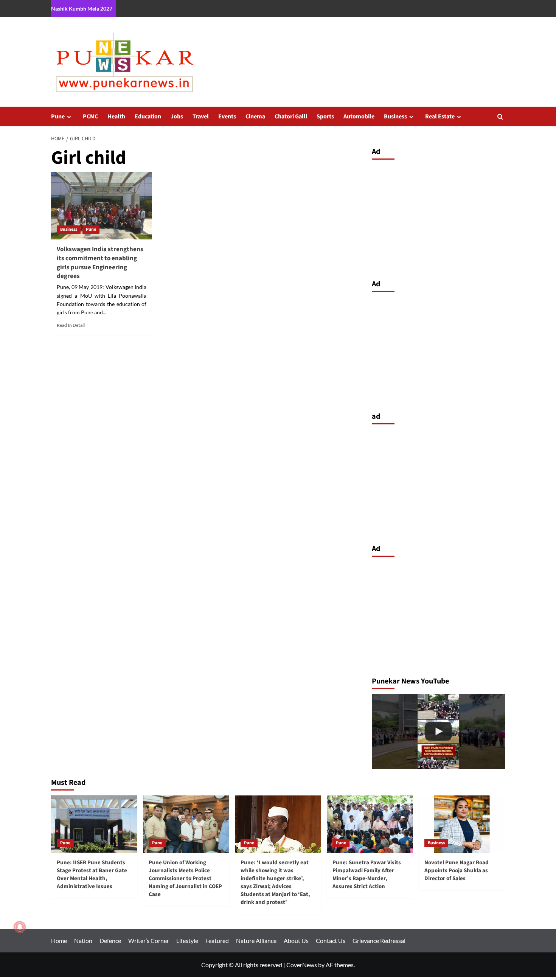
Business (395, 116)
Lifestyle (187, 940)
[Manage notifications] (20, 927)
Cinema (255, 116)
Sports (325, 116)
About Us (296, 940)
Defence (110, 940)
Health (116, 116)
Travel (201, 116)
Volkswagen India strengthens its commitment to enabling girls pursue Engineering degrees (100, 263)
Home (59, 940)
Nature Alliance (256, 940)
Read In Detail (71, 325)
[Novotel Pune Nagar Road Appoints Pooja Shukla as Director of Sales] (462, 824)
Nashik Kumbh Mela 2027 (81, 8)
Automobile (358, 116)
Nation (83, 940)
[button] (500, 116)
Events (227, 116)
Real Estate (440, 116)
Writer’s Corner (148, 940)
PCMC (90, 116)
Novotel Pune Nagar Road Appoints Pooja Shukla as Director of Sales (456, 870)
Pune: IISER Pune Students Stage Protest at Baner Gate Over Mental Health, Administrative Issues (92, 874)
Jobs (177, 116)
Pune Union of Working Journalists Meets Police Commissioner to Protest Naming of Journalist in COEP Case (185, 878)
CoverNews (301, 964)
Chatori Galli (291, 116)
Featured (217, 940)
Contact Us (330, 940)
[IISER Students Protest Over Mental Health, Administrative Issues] (438, 731)
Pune (58, 116)
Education (148, 116)
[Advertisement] (438, 217)
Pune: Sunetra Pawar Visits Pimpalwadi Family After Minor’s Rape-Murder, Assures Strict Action (366, 874)
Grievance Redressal (379, 940)
